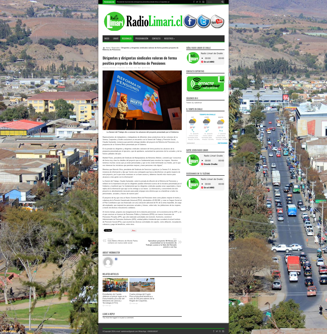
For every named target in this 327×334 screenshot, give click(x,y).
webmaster (112, 67)
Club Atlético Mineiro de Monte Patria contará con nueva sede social (123, 241)
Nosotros (169, 38)
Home (108, 48)
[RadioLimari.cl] (164, 29)
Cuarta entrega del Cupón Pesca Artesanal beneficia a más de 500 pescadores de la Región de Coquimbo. (141, 297)
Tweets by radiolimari (194, 103)
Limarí (115, 38)
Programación (141, 38)
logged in (115, 318)
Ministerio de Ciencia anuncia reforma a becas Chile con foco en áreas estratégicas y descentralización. (153, 2)
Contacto (156, 38)
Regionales (126, 38)
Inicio (106, 38)
